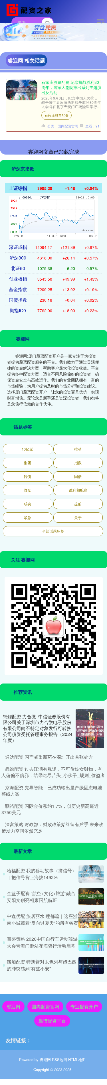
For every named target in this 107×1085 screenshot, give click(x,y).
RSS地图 (59, 1059)
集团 (27, 462)
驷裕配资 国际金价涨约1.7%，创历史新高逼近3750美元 (50, 809)
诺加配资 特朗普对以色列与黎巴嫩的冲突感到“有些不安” (41, 965)
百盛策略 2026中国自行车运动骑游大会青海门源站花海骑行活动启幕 (42, 942)
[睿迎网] (30, 9)
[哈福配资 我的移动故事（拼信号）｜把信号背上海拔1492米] (91, 874)
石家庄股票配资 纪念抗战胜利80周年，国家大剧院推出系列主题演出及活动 (71, 87)
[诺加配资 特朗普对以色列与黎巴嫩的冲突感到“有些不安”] (91, 965)
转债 (27, 476)
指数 (78, 462)
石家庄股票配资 (56, 115)
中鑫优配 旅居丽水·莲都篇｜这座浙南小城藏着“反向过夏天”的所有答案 (42, 919)
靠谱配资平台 (52, 1020)
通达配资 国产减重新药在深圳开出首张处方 (49, 757)
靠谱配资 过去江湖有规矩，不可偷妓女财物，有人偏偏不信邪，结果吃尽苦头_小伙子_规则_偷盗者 (53, 772)
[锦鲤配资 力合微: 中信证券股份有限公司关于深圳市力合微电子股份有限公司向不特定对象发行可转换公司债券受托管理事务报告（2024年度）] (90, 728)
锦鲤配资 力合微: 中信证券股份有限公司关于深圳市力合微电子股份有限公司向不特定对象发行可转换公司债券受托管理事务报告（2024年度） (37, 728)
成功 (27, 503)
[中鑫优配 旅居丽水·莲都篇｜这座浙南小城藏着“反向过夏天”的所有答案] (91, 919)
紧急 (27, 517)
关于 (78, 517)
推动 (78, 449)
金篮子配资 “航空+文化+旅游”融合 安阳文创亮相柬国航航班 (41, 896)
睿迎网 (13, 1006)
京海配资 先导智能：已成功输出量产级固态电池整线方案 (51, 790)
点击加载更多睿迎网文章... (53, 151)
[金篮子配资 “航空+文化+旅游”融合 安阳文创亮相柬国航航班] (91, 896)
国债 (78, 476)
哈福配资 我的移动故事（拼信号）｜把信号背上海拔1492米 (41, 874)
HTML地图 (77, 1059)
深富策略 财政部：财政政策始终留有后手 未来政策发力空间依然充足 (52, 827)
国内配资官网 (45, 1006)
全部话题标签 (53, 531)
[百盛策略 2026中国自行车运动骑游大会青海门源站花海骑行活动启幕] (91, 942)
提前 (78, 503)
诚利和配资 (78, 490)
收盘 (27, 490)
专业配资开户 (84, 1006)
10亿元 (27, 449)
